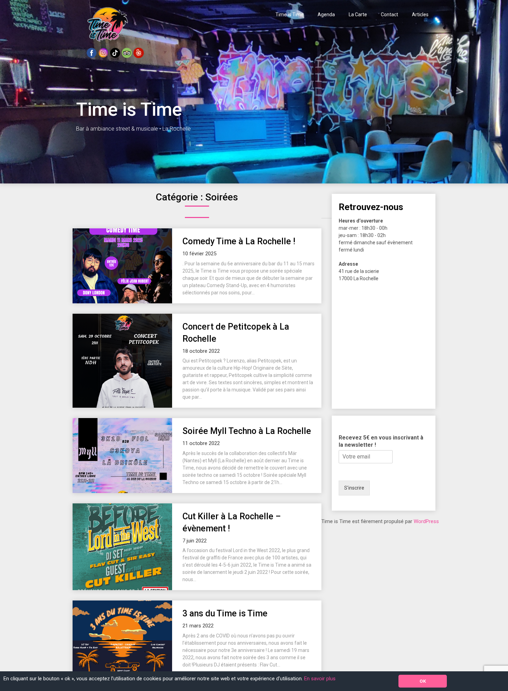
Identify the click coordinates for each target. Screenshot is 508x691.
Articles (420, 14)
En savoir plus (320, 678)
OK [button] (423, 681)
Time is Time (289, 14)
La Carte (358, 14)
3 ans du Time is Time (224, 613)
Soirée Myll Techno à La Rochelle (246, 431)
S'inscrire (354, 488)
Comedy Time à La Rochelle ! (238, 241)
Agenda (326, 14)
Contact (389, 14)
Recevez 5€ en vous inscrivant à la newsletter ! (381, 441)
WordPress (426, 521)
